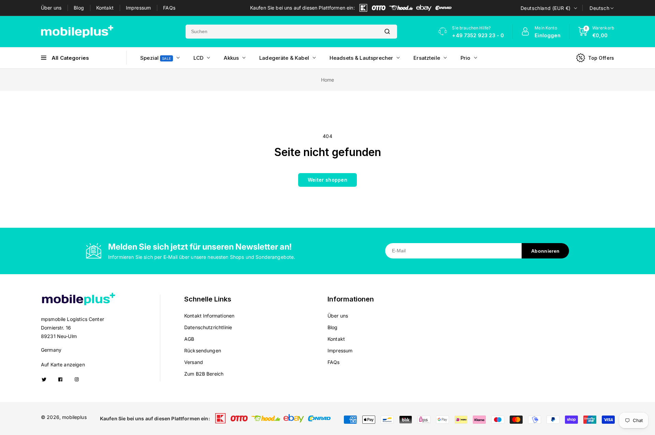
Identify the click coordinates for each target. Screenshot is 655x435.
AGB (189, 339)
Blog (79, 8)
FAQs (169, 8)
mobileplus (74, 417)
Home (327, 80)
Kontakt (105, 8)
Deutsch (599, 8)
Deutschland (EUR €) (546, 8)
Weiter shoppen (327, 180)
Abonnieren (545, 251)
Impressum (138, 8)
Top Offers (601, 58)
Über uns (51, 8)
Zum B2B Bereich (203, 374)
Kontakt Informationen (209, 316)
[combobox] (281, 31)
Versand (193, 362)
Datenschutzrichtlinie (208, 327)
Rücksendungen (202, 350)
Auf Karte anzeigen (63, 364)
